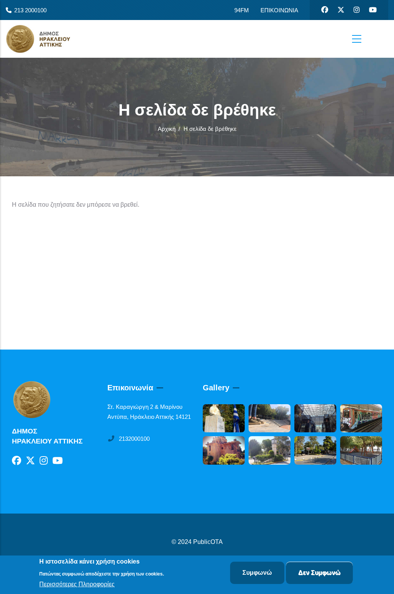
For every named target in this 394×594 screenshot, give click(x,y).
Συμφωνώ (257, 572)
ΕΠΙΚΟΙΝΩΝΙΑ (279, 10)
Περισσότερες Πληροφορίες (77, 584)
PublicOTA (208, 542)
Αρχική (166, 128)
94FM (241, 10)
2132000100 (134, 438)
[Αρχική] (44, 39)
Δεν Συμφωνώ (319, 572)
